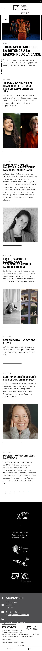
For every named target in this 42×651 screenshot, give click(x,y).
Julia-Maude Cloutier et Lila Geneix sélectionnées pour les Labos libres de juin (18, 87)
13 (15, 493)
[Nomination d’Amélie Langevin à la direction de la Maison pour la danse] (21, 225)
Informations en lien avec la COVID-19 (19, 457)
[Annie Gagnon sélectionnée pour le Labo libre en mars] (21, 421)
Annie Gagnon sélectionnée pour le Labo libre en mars (19, 378)
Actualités (1, 71)
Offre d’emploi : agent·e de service (19, 342)
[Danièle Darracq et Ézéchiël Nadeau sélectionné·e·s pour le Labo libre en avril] (21, 306)
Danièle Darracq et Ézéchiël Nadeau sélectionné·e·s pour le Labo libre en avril (17, 263)
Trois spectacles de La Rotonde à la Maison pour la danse (22, 50)
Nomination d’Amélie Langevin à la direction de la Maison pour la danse (19, 167)
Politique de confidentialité (15, 622)
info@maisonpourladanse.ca (18, 615)
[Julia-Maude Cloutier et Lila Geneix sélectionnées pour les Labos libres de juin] (21, 130)
